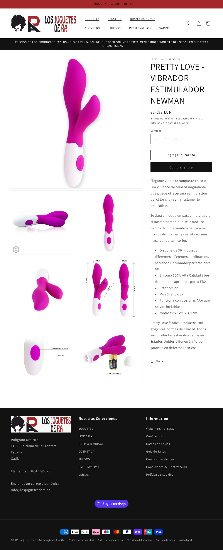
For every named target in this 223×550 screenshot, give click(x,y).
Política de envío (165, 540)
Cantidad (156, 130)
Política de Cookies (159, 474)
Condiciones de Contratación (166, 467)
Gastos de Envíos (158, 444)
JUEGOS (84, 459)
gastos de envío (190, 118)
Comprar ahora (181, 167)
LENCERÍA (85, 436)
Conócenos (154, 436)
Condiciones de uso (160, 459)
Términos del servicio (139, 540)
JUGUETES (86, 429)
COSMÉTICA (87, 451)
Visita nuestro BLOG (160, 429)
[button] (93, 18)
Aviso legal (185, 540)
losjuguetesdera (29, 540)
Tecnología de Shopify (51, 540)
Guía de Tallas (156, 451)
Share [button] (159, 361)
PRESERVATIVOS (90, 467)
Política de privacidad (81, 540)
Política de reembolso (110, 540)
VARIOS (84, 474)
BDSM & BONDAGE (91, 444)
